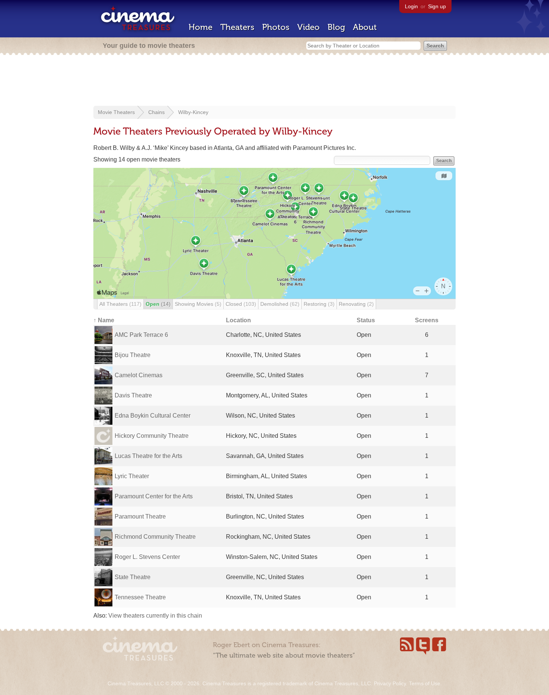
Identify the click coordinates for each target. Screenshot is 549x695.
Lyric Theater (132, 476)
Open (158, 304)
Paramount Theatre (140, 516)
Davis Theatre (133, 395)
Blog (336, 27)
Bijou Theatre (133, 355)
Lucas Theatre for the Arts (148, 456)
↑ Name (103, 320)
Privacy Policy (390, 683)
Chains (156, 112)
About (365, 27)
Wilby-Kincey (193, 112)
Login (411, 6)
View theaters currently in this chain (155, 615)
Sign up (437, 6)
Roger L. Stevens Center (147, 557)
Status (366, 320)
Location (238, 320)
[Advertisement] (274, 81)
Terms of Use (424, 683)
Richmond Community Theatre (155, 536)
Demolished (280, 304)
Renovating (356, 304)
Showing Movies (198, 304)
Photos (275, 27)
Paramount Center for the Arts (154, 496)
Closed (241, 304)
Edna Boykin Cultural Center (152, 415)
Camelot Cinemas (138, 375)
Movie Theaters (116, 112)
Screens (426, 320)
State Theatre (133, 577)
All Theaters (120, 304)
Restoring (319, 304)
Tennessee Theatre (140, 597)
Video (308, 27)
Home (201, 27)
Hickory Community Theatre (152, 436)
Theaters (237, 27)
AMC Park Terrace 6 (141, 335)
